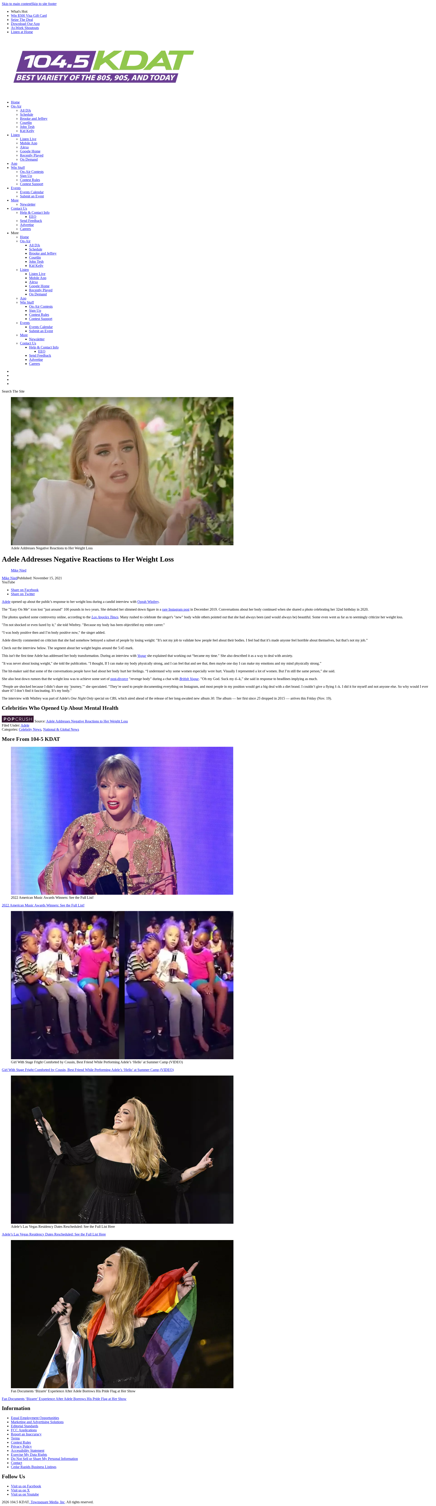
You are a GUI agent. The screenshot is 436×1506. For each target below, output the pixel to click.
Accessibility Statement (27, 1450)
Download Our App (25, 24)
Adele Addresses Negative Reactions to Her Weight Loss (87, 721)
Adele (6, 602)
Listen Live (28, 139)
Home (15, 102)
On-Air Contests (32, 172)
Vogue (141, 656)
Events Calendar (32, 192)
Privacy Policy (21, 1446)
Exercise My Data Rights (29, 1455)
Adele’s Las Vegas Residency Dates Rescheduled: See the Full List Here (54, 1234)
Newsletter (27, 204)
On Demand (29, 159)
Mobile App (28, 143)
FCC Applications (24, 1430)
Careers (25, 229)
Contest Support (31, 184)
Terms (15, 1438)
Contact (16, 1463)
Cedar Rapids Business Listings (33, 1467)
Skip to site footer (44, 4)
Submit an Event (32, 196)
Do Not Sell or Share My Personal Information (44, 1459)
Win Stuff (18, 168)
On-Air (16, 106)
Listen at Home (22, 32)
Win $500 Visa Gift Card (29, 15)
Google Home (30, 151)
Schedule (26, 114)
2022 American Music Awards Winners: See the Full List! (43, 905)
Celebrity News (30, 729)
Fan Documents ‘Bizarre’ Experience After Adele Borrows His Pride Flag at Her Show (64, 1399)
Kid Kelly (27, 131)
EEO (32, 217)
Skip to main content (16, 4)
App (14, 163)
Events (16, 188)
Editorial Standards (24, 1426)
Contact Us (19, 208)
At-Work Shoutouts (25, 28)
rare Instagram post (175, 609)
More (15, 200)
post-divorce (119, 679)
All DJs (25, 110)
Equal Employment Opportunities (35, 1418)
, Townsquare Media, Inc (47, 1502)
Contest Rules (30, 180)
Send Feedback (31, 221)
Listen (15, 135)
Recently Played (31, 155)
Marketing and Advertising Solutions (37, 1422)
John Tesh (27, 127)
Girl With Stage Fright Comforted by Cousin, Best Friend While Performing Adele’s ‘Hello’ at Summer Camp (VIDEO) (88, 1070)
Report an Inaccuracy (26, 1434)
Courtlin (26, 123)
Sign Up (26, 176)
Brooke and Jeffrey (33, 118)
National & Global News (61, 729)
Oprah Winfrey (148, 602)
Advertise (27, 225)
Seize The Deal (22, 20)
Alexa (24, 147)
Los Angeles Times (105, 617)
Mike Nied (9, 578)
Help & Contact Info (35, 212)
